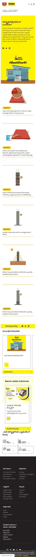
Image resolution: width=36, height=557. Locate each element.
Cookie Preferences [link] (7, 555)
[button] (33, 551)
